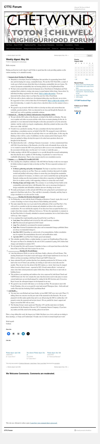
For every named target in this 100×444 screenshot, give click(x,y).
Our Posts (9, 45)
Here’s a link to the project (47, 93)
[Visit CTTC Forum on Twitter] (77, 113)
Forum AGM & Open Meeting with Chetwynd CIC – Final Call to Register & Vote (85, 91)
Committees (59, 45)
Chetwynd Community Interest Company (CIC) (37, 49)
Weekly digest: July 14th (54, 353)
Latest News (33, 363)
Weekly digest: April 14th (13, 353)
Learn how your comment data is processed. (43, 423)
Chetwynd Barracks (24, 363)
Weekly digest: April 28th (13, 55)
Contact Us (55, 49)
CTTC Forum (13, 7)
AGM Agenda (79, 97)
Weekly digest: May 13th (61, 55)
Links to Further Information (14, 49)
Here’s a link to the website (56, 100)
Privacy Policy (80, 49)
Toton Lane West (41, 363)
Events (77, 45)
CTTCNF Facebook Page (82, 100)
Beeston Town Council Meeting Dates (85, 84)
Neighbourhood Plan (30, 45)
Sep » (87, 79)
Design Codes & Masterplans (46, 45)
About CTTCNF (18, 45)
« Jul (76, 79)
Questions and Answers (67, 49)
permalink (57, 363)
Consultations (69, 45)
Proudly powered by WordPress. (84, 430)
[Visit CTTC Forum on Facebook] (79, 113)
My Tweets (77, 107)
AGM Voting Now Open (82, 95)
